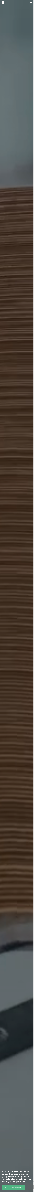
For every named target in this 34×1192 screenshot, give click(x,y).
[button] (31, 2)
